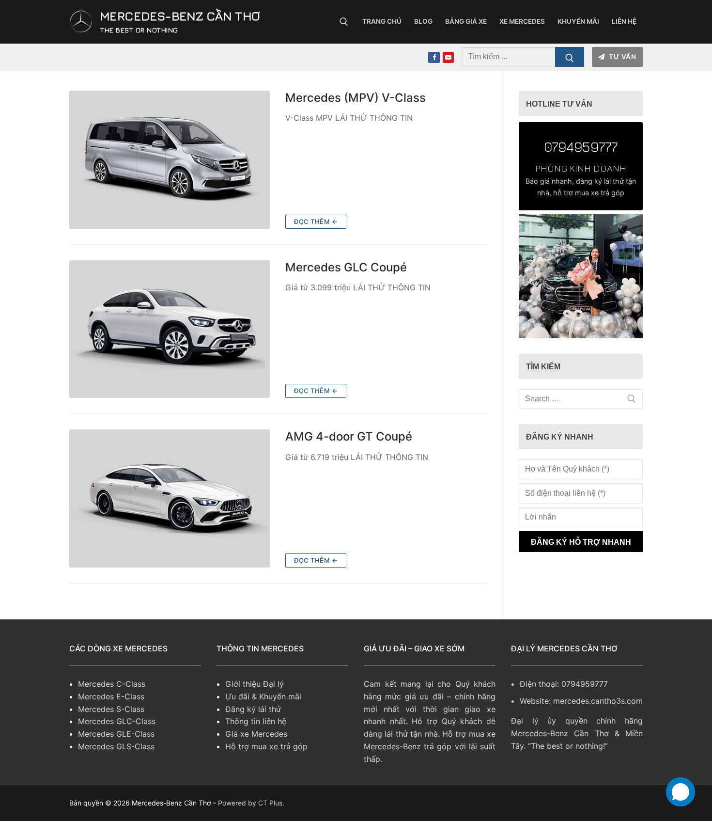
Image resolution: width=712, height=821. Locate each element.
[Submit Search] (569, 57)
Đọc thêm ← (316, 221)
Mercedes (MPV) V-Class (355, 98)
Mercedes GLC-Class (116, 721)
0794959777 (581, 146)
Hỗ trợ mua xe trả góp (266, 746)
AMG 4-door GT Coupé (348, 436)
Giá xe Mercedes (256, 734)
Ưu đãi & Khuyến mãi (263, 696)
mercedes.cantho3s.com (598, 701)
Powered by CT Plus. (251, 803)
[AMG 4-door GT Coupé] (169, 498)
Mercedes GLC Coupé (346, 267)
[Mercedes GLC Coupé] (169, 329)
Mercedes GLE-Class (116, 734)
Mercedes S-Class (111, 709)
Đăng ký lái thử (253, 709)
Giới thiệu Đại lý (254, 684)
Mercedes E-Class (111, 696)
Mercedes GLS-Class (116, 746)
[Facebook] (433, 57)
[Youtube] (448, 57)
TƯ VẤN (621, 57)
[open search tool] (344, 21)
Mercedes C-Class (111, 684)
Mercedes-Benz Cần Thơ (180, 15)
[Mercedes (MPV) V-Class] (169, 160)
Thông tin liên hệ (255, 721)
